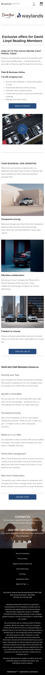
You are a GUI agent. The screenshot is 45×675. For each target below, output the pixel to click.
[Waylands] (6, 4)
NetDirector (12, 672)
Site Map (22, 574)
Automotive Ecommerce (28, 672)
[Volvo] (16, 3)
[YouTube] (30, 542)
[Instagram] (19, 542)
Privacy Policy (22, 559)
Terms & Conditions (22, 553)
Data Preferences (22, 569)
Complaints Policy (22, 579)
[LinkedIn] (25, 542)
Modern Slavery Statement (22, 564)
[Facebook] (14, 541)
